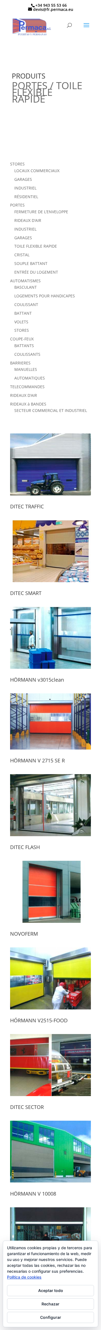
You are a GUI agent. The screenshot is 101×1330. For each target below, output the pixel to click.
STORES (17, 164)
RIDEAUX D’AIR (27, 220)
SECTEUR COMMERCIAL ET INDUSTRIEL (50, 410)
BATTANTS (24, 345)
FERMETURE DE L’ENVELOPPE (41, 211)
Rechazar (50, 1303)
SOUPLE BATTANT (30, 263)
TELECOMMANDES (27, 386)
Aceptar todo (50, 1290)
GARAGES (23, 179)
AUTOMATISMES (25, 280)
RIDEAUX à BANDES (28, 404)
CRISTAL (21, 254)
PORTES (17, 205)
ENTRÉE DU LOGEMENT (36, 272)
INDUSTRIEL (25, 188)
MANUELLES (25, 369)
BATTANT (23, 313)
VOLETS (21, 321)
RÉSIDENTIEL (26, 196)
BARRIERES (20, 363)
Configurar (50, 1317)
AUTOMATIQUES (29, 378)
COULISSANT (26, 304)
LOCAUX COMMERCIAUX (36, 170)
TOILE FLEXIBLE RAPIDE (35, 246)
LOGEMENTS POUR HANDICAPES (44, 295)
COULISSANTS (27, 354)
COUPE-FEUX (22, 339)
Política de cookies (24, 1277)
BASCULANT (25, 287)
